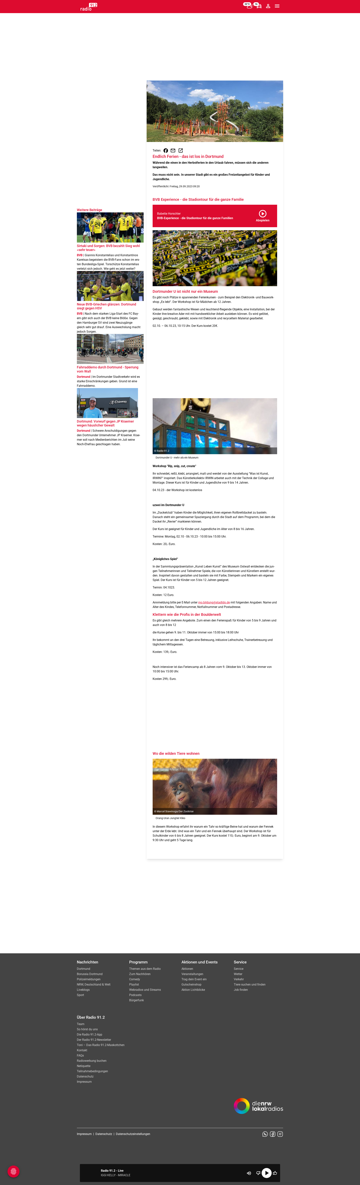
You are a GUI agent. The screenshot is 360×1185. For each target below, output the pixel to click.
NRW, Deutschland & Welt (93, 984)
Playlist (134, 984)
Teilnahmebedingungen (92, 1071)
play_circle (267, 1173)
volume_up (249, 1173)
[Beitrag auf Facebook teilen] (166, 150)
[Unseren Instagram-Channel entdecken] (280, 1134)
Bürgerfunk (136, 1000)
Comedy (134, 979)
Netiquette (83, 1066)
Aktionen (187, 969)
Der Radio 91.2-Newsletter (94, 1040)
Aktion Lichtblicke (193, 990)
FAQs (80, 1055)
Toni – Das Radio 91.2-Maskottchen (100, 1045)
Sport (80, 995)
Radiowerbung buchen (91, 1061)
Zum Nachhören (140, 974)
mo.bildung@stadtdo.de (214, 602)
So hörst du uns (87, 1029)
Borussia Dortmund (90, 974)
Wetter (238, 974)
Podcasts (135, 995)
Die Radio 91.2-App (89, 1034)
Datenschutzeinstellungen (133, 1134)
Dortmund (83, 969)
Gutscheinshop (191, 984)
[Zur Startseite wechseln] (89, 6)
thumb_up (275, 1173)
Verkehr (239, 979)
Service (238, 969)
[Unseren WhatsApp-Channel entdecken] (265, 1134)
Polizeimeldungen (88, 979)
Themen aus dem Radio (145, 969)
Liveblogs (83, 990)
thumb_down (258, 1173)
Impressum (84, 1081)
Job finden (241, 990)
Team (80, 1024)
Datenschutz (85, 1076)
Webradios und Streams (145, 990)
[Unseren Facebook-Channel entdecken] (273, 1134)
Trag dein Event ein (194, 979)
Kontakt (82, 1050)
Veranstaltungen (192, 974)
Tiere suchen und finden (250, 984)
